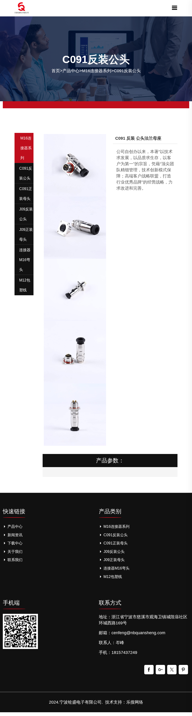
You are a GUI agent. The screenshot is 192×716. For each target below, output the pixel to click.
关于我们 (14, 552)
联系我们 (14, 560)
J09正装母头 (114, 560)
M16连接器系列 (96, 70)
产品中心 (71, 70)
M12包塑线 (112, 577)
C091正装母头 (115, 543)
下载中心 (14, 543)
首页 (56, 70)
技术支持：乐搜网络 (124, 702)
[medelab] (22, 8)
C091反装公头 (127, 70)
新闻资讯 (14, 535)
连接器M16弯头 (116, 568)
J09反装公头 (114, 552)
